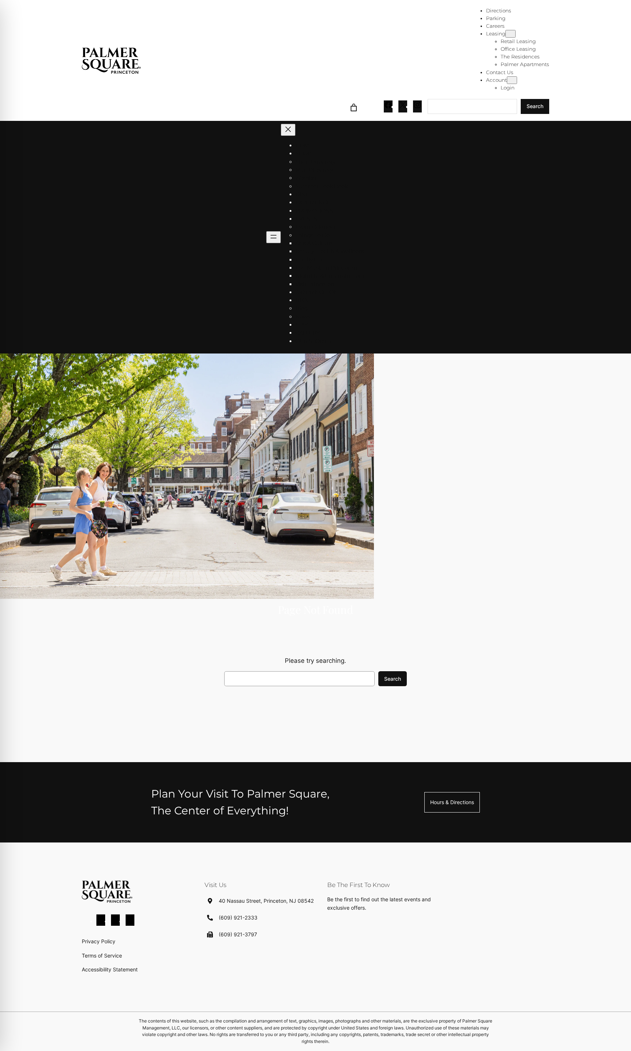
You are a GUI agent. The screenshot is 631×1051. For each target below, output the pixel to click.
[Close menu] (288, 130)
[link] (353, 106)
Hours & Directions (452, 802)
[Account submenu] (512, 80)
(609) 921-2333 (238, 917)
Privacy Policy (98, 941)
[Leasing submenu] (510, 34)
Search (535, 106)
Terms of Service (102, 955)
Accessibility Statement (110, 969)
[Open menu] (273, 237)
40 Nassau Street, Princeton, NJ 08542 (266, 901)
